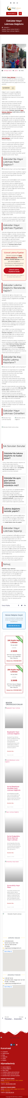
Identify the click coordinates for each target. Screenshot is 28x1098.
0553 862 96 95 (10, 1092)
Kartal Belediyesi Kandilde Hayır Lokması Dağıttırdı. (14, 788)
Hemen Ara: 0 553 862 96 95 (14, 661)
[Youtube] (14, 3)
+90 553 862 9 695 (11, 1084)
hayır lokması (11, 77)
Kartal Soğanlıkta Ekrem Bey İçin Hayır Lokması (13, 838)
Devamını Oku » (10, 751)
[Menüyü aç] (20, 13)
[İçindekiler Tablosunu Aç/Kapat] (12, 88)
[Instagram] (17, 3)
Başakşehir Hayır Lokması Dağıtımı (13, 733)
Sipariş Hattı (11, 13)
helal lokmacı (6, 138)
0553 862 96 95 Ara (14, 625)
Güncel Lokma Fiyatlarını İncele (14, 270)
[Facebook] (11, 3)
